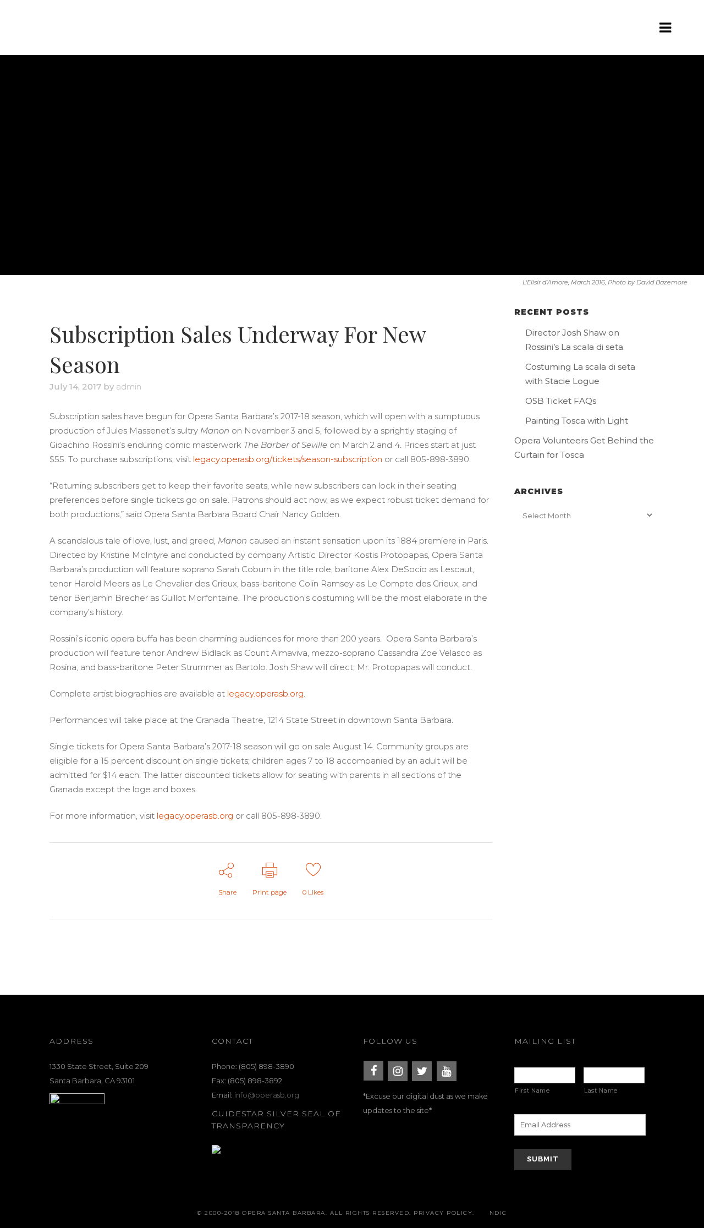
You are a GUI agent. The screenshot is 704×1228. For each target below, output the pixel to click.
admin (128, 386)
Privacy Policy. (444, 1212)
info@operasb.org (266, 1094)
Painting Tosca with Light (576, 420)
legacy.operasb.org (265, 693)
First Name (532, 1090)
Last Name (601, 1090)
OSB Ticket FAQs (560, 401)
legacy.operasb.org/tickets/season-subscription (287, 459)
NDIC (498, 1212)
